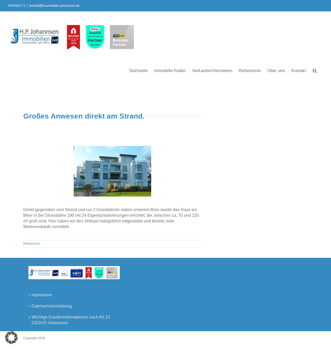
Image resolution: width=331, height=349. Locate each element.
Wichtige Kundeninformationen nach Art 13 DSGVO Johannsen (71, 320)
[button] (315, 70)
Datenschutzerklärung (52, 306)
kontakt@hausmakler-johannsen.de (54, 5)
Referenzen (31, 243)
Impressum (42, 295)
